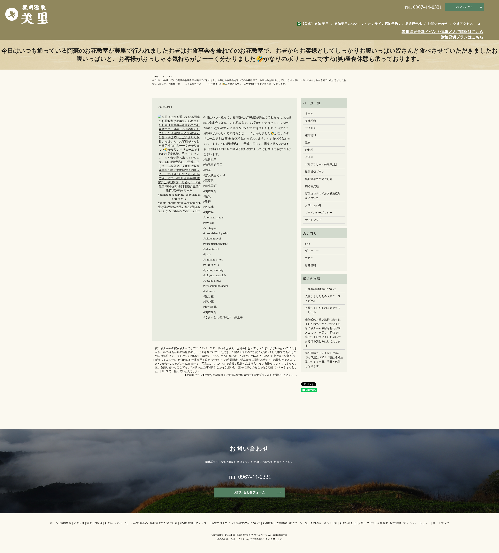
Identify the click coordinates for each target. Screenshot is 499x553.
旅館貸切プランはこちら (462, 37)
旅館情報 (310, 135)
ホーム (155, 76)
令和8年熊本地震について (320, 289)
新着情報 (310, 265)
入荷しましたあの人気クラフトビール (323, 298)
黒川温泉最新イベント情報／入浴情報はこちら (442, 31)
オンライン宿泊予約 (383, 23)
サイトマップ (313, 219)
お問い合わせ (438, 23)
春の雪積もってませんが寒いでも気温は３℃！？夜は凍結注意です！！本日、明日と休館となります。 (324, 359)
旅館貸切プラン (314, 171)
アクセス (310, 128)
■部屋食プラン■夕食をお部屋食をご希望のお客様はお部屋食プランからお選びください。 (239, 375)
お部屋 (309, 157)
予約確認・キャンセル (324, 523)
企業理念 (310, 120)
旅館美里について (347, 23)
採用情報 (395, 523)
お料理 (309, 149)
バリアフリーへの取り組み (321, 164)
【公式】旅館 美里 (315, 23)
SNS (169, 76)
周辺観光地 (413, 23)
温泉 (308, 142)
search (479, 24)
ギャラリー (312, 250)
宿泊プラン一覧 (298, 523)
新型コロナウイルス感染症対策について (323, 195)
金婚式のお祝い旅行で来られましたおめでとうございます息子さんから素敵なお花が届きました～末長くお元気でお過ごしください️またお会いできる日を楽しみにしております (323, 332)
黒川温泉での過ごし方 (318, 179)
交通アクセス (463, 23)
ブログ (309, 258)
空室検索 (281, 523)
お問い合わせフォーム (249, 492)
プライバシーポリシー (318, 212)
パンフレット (464, 6)
